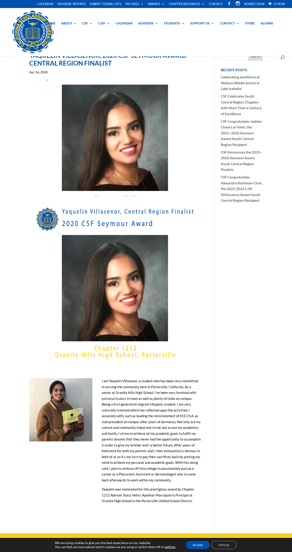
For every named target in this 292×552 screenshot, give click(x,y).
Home (50, 23)
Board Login (254, 4)
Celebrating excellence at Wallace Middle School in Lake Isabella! (240, 83)
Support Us (200, 23)
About (66, 23)
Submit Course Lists (105, 4)
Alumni (267, 23)
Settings (223, 545)
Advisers (146, 23)
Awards (154, 4)
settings (169, 547)
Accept (198, 545)
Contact (216, 4)
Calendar (45, 4)
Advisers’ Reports (71, 4)
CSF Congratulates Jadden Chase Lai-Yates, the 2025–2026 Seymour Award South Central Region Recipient (241, 133)
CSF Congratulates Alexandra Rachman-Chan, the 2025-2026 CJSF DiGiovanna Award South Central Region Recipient (241, 188)
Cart (50, 40)
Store (250, 23)
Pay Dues (132, 4)
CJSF (101, 23)
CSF (85, 23)
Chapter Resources (184, 4)
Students (172, 23)
